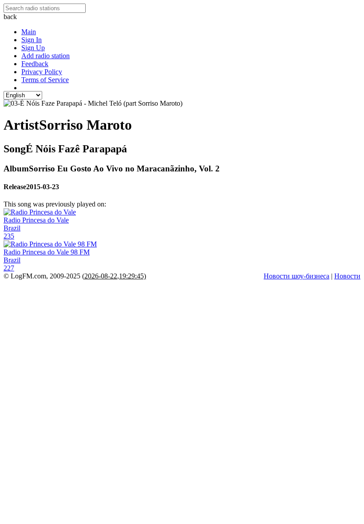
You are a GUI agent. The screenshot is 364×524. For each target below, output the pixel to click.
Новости (347, 276)
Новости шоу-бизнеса (296, 276)
